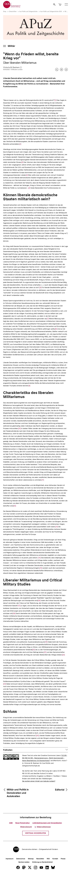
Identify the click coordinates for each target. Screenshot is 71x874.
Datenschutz (20, 859)
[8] (56, 329)
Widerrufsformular (44, 827)
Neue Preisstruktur (22, 823)
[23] (4, 684)
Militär (66, 11)
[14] (39, 558)
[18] (14, 613)
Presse (63, 859)
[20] (33, 650)
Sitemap (31, 859)
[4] (27, 175)
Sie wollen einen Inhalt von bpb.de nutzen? (38, 781)
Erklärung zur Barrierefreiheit (42, 862)
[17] (19, 606)
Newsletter (40, 859)
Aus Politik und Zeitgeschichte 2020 (51, 11)
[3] (22, 162)
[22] (63, 655)
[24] (37, 735)
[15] (41, 568)
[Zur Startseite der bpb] (12, 8)
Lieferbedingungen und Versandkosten (47, 823)
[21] (45, 652)
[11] (43, 480)
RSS (48, 859)
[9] (29, 386)
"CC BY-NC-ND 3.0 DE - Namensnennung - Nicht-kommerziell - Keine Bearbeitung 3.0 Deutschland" (44, 757)
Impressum (9, 859)
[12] (14, 506)
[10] (19, 428)
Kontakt (55, 859)
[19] (46, 642)
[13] (56, 527)
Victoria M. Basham (12, 67)
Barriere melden (24, 862)
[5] (29, 188)
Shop (4, 11)
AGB (11, 823)
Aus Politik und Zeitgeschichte (28, 11)
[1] (55, 100)
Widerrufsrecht (26, 827)
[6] (40, 287)
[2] (20, 144)
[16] (39, 600)
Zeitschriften (13, 11)
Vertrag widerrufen (35, 833)
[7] (48, 319)
